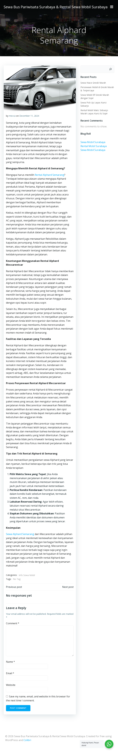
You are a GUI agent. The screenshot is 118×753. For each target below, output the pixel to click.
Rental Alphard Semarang (49, 175)
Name (10, 661)
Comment (12, 623)
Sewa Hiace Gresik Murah (93, 82)
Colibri (27, 740)
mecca (12, 115)
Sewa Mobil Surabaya (93, 142)
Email (10, 673)
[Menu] (111, 7)
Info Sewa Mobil (27, 575)
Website (10, 685)
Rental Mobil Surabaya (94, 146)
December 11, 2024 (29, 115)
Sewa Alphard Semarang (20, 534)
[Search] (110, 69)
